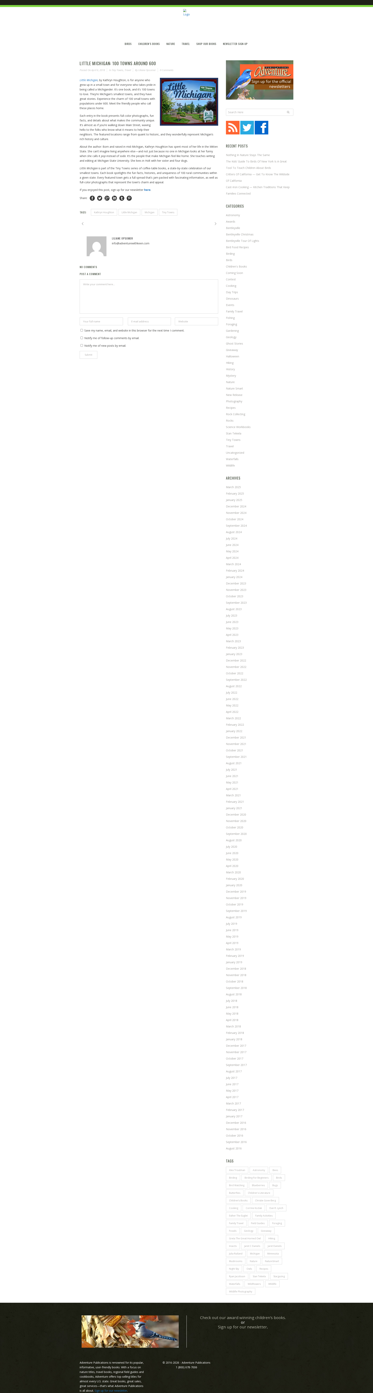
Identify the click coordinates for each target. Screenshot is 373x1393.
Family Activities (264, 1215)
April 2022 (232, 712)
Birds (229, 260)
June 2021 (232, 776)
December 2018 (236, 968)
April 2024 (232, 558)
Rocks (230, 420)
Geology (231, 337)
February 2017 (235, 1110)
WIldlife (272, 1284)
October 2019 (234, 904)
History (230, 369)
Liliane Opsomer (147, 70)
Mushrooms (235, 1261)
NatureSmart (272, 1261)
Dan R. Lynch (276, 1208)
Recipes (231, 408)
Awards (230, 221)
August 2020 (234, 840)
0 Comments (166, 70)
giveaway (266, 1230)
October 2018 (234, 981)
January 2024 (234, 577)
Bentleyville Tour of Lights (242, 241)
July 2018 (231, 1001)
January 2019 (234, 962)
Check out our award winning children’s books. (243, 1317)
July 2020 (231, 846)
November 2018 (236, 975)
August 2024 (234, 532)
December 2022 (236, 660)
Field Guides (258, 1223)
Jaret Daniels (274, 1246)
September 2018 (236, 988)
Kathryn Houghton (104, 212)
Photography (234, 401)
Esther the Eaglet (238, 1215)
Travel (128, 70)
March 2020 (233, 872)
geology (248, 1230)
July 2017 (231, 1078)
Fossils (232, 1230)
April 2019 (232, 943)
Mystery (231, 375)
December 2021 (236, 737)
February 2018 (235, 1033)
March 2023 (233, 641)
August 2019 (234, 917)
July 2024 (231, 538)
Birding (230, 253)
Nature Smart (234, 388)
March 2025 (233, 487)
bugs (275, 1185)
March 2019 (233, 949)
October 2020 (234, 827)
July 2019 (231, 923)
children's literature (259, 1193)
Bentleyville (233, 228)
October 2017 (234, 1058)
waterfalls (234, 1284)
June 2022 (232, 699)
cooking (233, 1208)
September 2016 (236, 1142)
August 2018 (234, 994)
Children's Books (236, 266)
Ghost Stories (234, 343)
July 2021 (231, 769)
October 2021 (234, 750)
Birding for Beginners (256, 1177)
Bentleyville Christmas (240, 234)
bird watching (236, 1185)
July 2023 (231, 615)
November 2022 (236, 667)
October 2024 (234, 519)
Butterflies (234, 1193)
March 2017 (233, 1103)
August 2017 (234, 1071)
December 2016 (236, 1123)
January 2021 (234, 808)
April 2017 (232, 1097)
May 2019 (232, 936)
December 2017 (236, 1045)
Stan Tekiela (233, 433)
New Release (234, 395)
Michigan (149, 212)
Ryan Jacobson (237, 1276)
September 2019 (236, 911)
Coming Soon (234, 273)
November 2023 (236, 590)
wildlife (230, 465)
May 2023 (232, 628)
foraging (277, 1223)
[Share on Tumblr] (121, 198)
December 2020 (236, 814)
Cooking (231, 286)
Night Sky (234, 1268)
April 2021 (232, 789)
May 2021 (232, 782)
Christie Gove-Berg (265, 1200)
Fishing (230, 318)
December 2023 (236, 583)
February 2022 (235, 724)
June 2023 (232, 622)
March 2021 (233, 795)
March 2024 (233, 564)
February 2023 (235, 647)
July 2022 (231, 692)
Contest (231, 279)
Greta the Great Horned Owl (245, 1238)
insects (233, 1246)
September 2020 (236, 834)
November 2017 (236, 1052)
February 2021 (235, 802)
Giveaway (232, 350)
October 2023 (234, 596)
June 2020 (232, 853)
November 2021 (236, 744)
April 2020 (232, 866)
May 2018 (232, 1013)
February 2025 (235, 493)
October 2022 (234, 673)
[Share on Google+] (107, 198)
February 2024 (235, 570)
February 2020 (235, 879)
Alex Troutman (237, 1170)
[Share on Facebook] (92, 198)
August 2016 (234, 1148)
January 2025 (234, 500)
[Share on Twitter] (99, 198)
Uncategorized (235, 452)
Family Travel (234, 311)
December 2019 (236, 891)
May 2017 (232, 1090)
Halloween (232, 356)
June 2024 (232, 545)
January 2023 (234, 654)
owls (249, 1268)
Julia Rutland (235, 1253)
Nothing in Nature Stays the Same (248, 155)
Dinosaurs (232, 298)
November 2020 (236, 821)
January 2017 (234, 1116)
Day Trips (232, 292)
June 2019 (232, 930)
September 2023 (236, 602)
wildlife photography (240, 1291)
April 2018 (232, 1020)
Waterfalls (232, 459)
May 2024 (232, 551)
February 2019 (235, 956)
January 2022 (234, 731)
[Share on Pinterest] (129, 198)
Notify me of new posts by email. (105, 345)
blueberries (258, 1185)
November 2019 (236, 898)
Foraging (231, 324)
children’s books (238, 1200)
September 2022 (236, 680)
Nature (230, 382)
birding (233, 1177)
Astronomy (233, 215)
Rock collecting (235, 414)
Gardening (232, 330)
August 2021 (234, 763)
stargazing (279, 1276)
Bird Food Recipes (237, 247)
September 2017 (236, 1065)
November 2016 (236, 1129)
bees (275, 1170)
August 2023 (234, 609)
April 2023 (232, 635)
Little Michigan (89, 80)
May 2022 (232, 705)
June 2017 (232, 1084)
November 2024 (236, 513)
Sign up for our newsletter (242, 1327)
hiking (230, 363)
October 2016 (234, 1135)
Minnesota (273, 1253)
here (147, 190)
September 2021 (236, 757)
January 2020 (234, 885)
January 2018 (234, 1039)
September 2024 (236, 525)
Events (230, 305)
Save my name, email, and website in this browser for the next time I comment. (134, 330)
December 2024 (236, 506)
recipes (264, 1268)
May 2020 (232, 859)
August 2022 (234, 686)
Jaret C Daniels (252, 1246)
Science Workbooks (238, 427)
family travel (236, 1223)
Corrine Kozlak (254, 1208)
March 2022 (233, 718)
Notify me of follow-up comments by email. (111, 338)
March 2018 (233, 1026)
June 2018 (232, 1007)
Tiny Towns (117, 70)
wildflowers (254, 1284)
